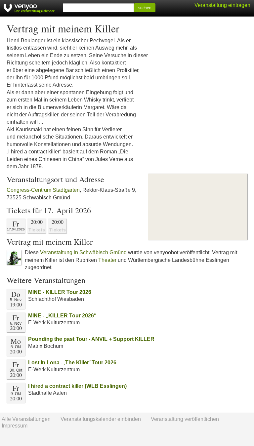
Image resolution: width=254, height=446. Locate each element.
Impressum (14, 425)
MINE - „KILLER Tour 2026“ (62, 315)
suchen (144, 8)
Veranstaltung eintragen (222, 5)
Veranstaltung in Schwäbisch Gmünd (83, 252)
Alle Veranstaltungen (26, 419)
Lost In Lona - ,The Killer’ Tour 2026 (72, 362)
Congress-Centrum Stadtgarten (43, 190)
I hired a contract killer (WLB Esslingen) (77, 386)
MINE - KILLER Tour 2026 (59, 292)
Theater (107, 260)
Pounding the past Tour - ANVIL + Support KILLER (91, 339)
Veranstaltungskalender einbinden (101, 419)
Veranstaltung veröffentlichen (185, 419)
